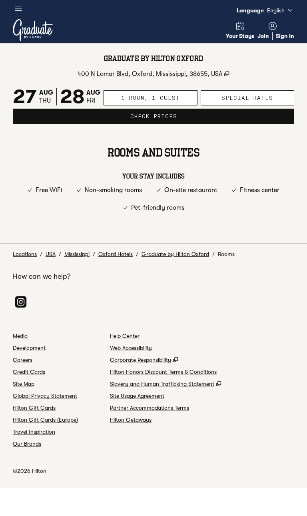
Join (263, 36)
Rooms (226, 254)
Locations (25, 254)
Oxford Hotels (115, 254)
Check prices (178, 116)
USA (51, 254)
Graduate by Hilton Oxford (175, 254)
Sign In (285, 36)
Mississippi (77, 254)
